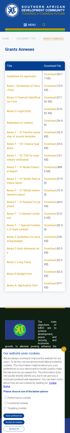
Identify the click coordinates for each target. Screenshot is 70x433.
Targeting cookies (17, 408)
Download (50, 74)
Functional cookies (17, 403)
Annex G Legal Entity (19, 111)
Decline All (14, 429)
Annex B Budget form (19, 273)
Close (63, 349)
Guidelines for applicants (21, 76)
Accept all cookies (14, 422)
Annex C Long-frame (19, 262)
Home (6, 38)
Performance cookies (19, 397)
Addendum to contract (20, 122)
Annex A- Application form (22, 285)
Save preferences (14, 416)
